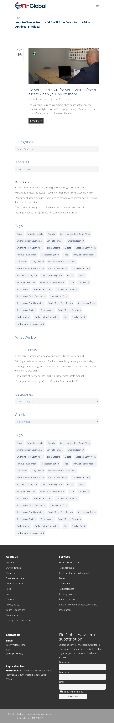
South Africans (47, 310)
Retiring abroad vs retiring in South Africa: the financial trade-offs (47, 212)
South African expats (42, 289)
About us (10, 562)
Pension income (67, 599)
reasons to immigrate (27, 275)
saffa (71, 282)
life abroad (22, 261)
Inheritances (65, 609)
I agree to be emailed (72, 691)
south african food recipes (60, 303)
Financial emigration (69, 562)
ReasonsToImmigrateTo (52, 275)
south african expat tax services (31, 296)
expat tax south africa (86, 247)
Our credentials (13, 567)
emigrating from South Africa (30, 247)
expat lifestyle (53, 247)
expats (68, 247)
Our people (11, 573)
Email (61, 681)
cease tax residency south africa (75, 234)
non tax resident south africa (30, 268)
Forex (62, 578)
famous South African (26, 254)
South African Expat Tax (67, 289)
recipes (81, 275)
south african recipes (26, 310)
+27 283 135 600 (14, 654)
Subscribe (73, 696)
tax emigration (23, 317)
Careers (10, 599)
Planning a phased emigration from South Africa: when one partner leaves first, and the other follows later (56, 200)
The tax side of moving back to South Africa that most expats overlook (49, 207)
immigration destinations (84, 254)
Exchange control (67, 594)
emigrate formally (55, 241)
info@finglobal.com (15, 644)
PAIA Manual (12, 615)
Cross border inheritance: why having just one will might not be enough (50, 187)
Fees (8, 588)
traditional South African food (30, 324)
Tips (65, 317)
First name (64, 662)
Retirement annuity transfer (52, 282)
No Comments (63, 99)
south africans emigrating (69, 310)
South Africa (83, 282)
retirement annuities (26, 282)
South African (23, 289)
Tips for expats (79, 317)
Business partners (15, 578)
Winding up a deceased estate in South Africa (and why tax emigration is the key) (54, 192)
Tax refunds (65, 583)
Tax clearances (66, 588)
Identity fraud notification (18, 620)
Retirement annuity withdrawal (74, 573)
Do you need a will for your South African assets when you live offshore (62, 91)
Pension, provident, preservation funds (78, 604)
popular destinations (57, 268)
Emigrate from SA (76, 241)
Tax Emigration (66, 567)
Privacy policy (12, 604)
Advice (19, 234)
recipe (70, 275)
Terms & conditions (15, 609)
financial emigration (50, 254)
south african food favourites (30, 303)
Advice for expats (35, 234)
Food (66, 254)
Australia (51, 234)
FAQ (8, 594)
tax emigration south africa (47, 317)
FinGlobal (36, 99)
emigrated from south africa (29, 241)
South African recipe (87, 303)
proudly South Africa (81, 268)
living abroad (38, 261)
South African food (58, 296)
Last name (64, 672)
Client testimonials (15, 583)
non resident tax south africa (61, 261)
